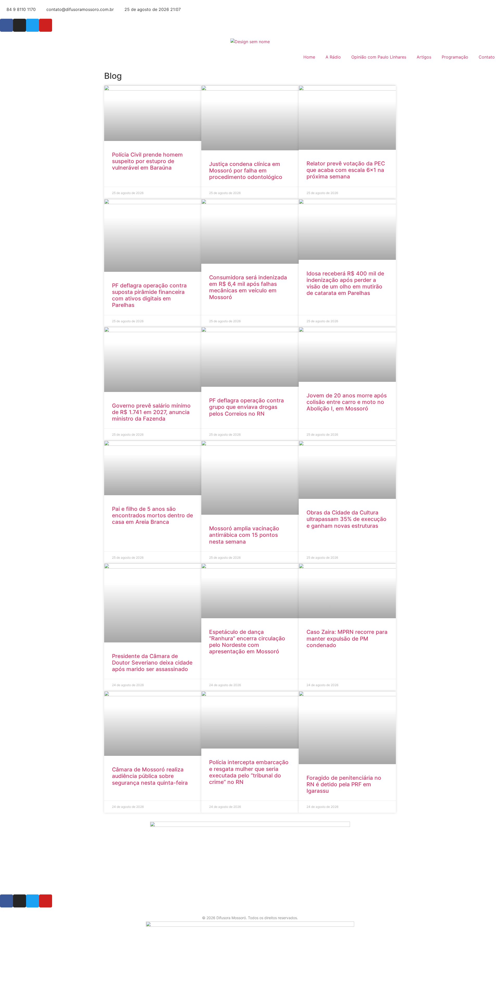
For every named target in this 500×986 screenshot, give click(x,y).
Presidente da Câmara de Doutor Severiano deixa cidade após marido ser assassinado (152, 662)
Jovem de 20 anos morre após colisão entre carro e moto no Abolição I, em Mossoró (347, 402)
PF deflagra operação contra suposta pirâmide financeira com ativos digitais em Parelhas (149, 295)
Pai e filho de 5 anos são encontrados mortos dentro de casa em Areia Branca (152, 515)
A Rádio (333, 57)
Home (309, 57)
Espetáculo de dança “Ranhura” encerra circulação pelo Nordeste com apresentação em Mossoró (247, 642)
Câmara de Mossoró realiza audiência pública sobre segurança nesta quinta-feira (150, 776)
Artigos (424, 57)
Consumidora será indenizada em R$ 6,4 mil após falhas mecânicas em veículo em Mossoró (248, 287)
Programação (455, 57)
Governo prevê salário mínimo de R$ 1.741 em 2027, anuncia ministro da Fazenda (151, 412)
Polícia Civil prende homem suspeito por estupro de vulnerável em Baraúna (147, 161)
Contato (487, 57)
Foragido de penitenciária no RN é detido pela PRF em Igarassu (344, 784)
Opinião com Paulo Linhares (378, 57)
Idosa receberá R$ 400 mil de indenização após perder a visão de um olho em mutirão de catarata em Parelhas (345, 283)
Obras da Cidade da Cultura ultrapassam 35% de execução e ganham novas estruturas (346, 519)
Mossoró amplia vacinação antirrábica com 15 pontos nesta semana (244, 535)
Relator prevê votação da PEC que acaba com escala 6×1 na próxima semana (346, 170)
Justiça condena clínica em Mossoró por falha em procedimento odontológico (245, 170)
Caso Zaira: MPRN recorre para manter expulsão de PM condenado (347, 638)
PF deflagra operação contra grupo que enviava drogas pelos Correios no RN (246, 407)
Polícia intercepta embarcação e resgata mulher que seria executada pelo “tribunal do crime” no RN (249, 772)
